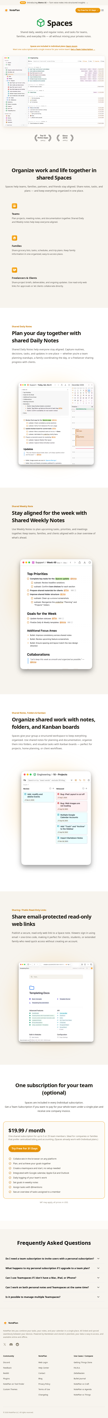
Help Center (43, 1368)
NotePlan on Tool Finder (13, 1384)
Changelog (43, 1394)
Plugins (6, 1378)
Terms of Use (44, 1389)
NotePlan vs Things (82, 1394)
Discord (6, 1362)
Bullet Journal (80, 1378)
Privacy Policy (44, 1384)
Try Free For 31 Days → (88, 10)
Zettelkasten (79, 1373)
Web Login (43, 1362)
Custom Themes (10, 1389)
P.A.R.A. (77, 1368)
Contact (41, 1373)
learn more (72, 46)
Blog (40, 1378)
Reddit (6, 1373)
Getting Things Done (83, 1362)
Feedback (7, 1368)
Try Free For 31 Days (25, 1148)
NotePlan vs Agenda (83, 1389)
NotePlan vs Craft (81, 1384)
